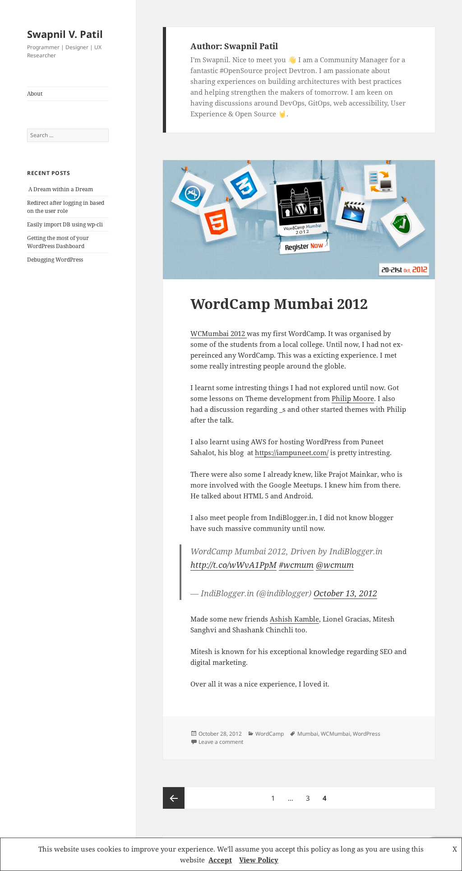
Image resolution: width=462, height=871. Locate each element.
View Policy (258, 859)
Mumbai (307, 733)
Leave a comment (221, 742)
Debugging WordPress (55, 259)
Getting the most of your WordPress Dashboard (58, 242)
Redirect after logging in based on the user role (65, 207)
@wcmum (335, 564)
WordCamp (269, 733)
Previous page (174, 798)
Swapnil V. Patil (65, 34)
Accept (220, 859)
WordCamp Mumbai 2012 (279, 303)
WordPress (366, 733)
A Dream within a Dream (60, 189)
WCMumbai (335, 733)
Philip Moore (353, 398)
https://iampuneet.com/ (291, 452)
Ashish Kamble (294, 618)
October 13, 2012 (345, 593)
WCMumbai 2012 (218, 333)
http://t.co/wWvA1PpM (233, 564)
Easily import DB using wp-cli (65, 224)
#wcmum (296, 564)
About (34, 93)
